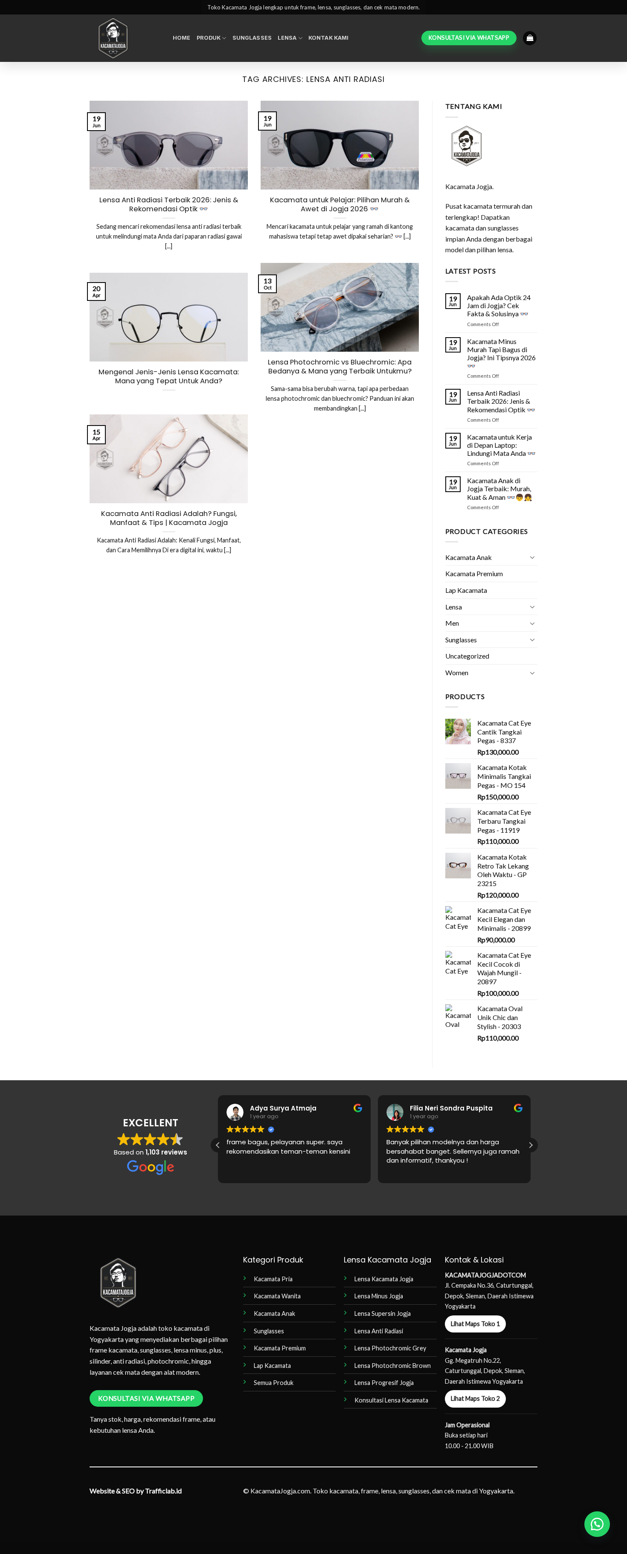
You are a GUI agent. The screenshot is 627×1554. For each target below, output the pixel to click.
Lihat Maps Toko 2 (475, 1398)
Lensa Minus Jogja (378, 1296)
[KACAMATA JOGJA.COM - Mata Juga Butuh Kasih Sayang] (125, 38)
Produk (209, 38)
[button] (530, 38)
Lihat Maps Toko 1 (475, 1323)
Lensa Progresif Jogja (384, 1382)
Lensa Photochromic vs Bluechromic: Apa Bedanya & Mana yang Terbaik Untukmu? (340, 367)
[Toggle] (532, 557)
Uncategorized (467, 656)
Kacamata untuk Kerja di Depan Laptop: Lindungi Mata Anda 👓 (501, 445)
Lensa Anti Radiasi (378, 1331)
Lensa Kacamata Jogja (383, 1279)
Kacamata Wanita (277, 1296)
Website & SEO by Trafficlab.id (136, 1491)
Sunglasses (252, 38)
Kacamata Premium (474, 573)
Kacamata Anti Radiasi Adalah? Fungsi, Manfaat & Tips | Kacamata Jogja (169, 518)
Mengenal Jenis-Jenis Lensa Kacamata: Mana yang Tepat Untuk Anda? (169, 376)
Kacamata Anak (468, 557)
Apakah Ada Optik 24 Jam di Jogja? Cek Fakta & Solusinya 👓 (499, 305)
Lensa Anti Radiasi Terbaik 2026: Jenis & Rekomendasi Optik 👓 (168, 204)
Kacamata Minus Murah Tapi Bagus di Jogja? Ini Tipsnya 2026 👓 (501, 353)
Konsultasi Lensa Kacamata (391, 1400)
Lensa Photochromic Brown (392, 1365)
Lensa (287, 38)
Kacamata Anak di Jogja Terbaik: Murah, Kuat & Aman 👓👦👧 (499, 488)
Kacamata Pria (273, 1279)
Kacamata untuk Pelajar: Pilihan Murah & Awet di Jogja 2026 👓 (340, 204)
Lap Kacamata (466, 590)
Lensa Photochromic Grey (390, 1348)
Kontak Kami (328, 38)
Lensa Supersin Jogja (382, 1313)
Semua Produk (273, 1382)
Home (182, 38)
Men (452, 623)
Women (456, 672)
